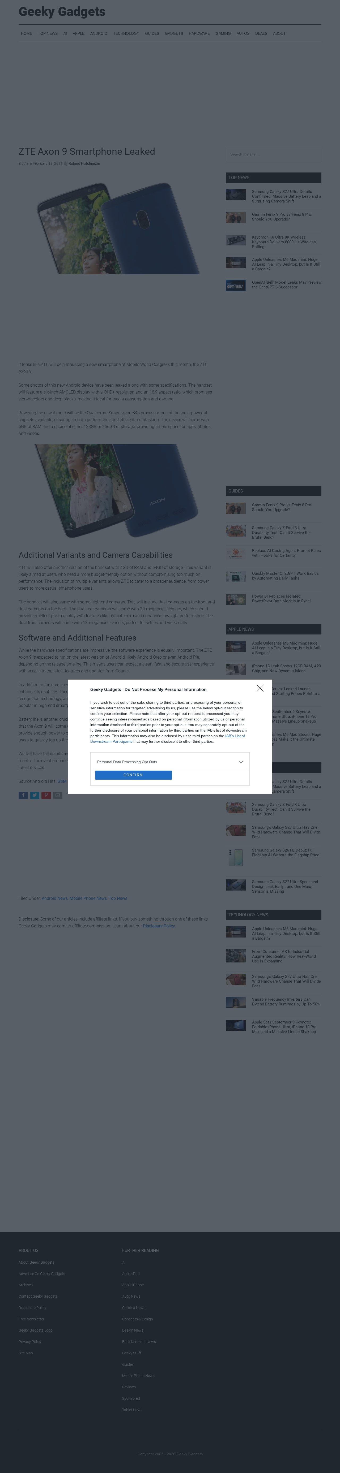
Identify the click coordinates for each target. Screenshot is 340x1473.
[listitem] (170, 723)
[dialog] (170, 736)
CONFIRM (133, 813)
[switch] (236, 735)
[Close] (262, 651)
